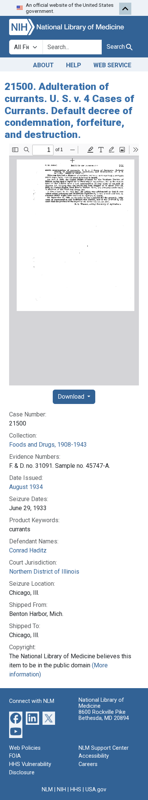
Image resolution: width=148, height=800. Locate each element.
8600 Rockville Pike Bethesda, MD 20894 (104, 715)
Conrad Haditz (28, 550)
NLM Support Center (104, 748)
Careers (88, 764)
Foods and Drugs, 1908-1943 (48, 444)
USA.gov (95, 789)
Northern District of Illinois (44, 571)
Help (73, 65)
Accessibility (94, 756)
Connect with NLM (31, 701)
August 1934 (26, 487)
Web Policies (25, 748)
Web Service (112, 65)
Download (72, 396)
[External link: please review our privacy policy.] (15, 717)
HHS (75, 789)
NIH (61, 789)
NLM (47, 789)
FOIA (15, 756)
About (43, 65)
